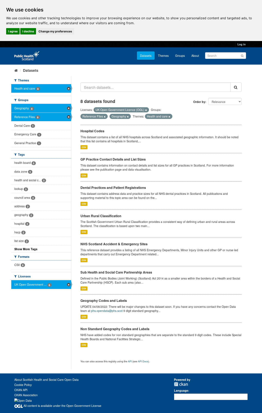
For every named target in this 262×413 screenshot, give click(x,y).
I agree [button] (13, 31)
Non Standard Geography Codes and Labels (114, 328)
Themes (163, 56)
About (195, 56)
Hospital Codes (92, 131)
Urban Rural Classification (100, 215)
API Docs (143, 361)
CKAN (181, 384)
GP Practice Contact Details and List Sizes (113, 159)
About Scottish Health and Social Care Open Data (46, 380)
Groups (180, 56)
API (130, 361)
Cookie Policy (23, 385)
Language (181, 390)
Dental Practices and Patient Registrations (113, 187)
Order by (199, 102)
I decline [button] (28, 31)
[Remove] (146, 110)
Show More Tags (25, 249)
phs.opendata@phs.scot (107, 311)
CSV (84, 147)
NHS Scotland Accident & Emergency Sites (114, 244)
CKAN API (20, 390)
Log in (241, 44)
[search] (236, 87)
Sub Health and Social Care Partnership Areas (116, 272)
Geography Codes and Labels (103, 300)
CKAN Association (26, 395)
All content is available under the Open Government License (62, 406)
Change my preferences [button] (55, 31)
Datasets (145, 56)
